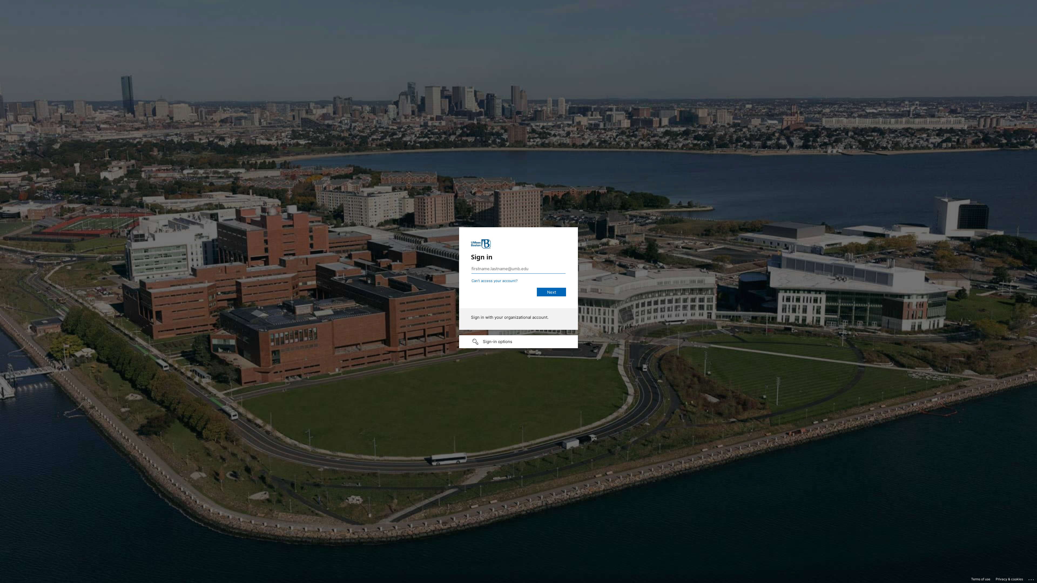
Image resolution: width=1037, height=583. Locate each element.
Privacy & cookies (1009, 579)
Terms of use (980, 579)
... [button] (1031, 578)
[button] (518, 341)
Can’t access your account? (495, 281)
